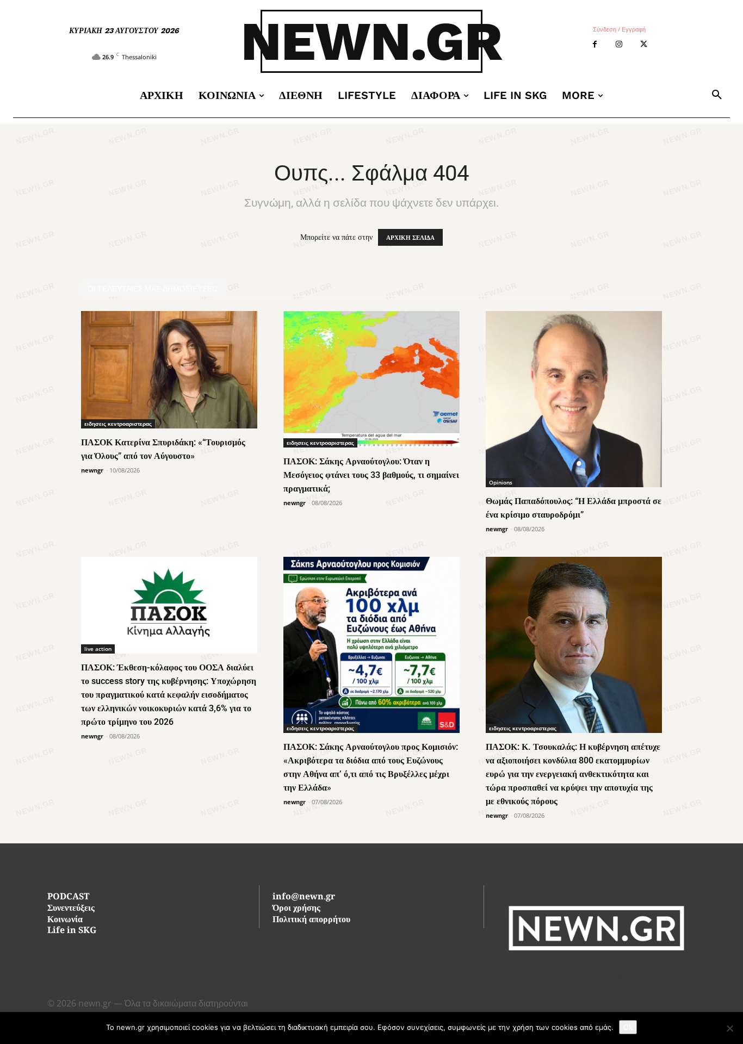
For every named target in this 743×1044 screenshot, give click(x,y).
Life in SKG (71, 931)
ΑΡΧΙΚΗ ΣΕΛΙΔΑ (410, 237)
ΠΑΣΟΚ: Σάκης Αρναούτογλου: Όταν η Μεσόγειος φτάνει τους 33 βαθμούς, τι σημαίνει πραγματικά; (371, 475)
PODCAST (68, 897)
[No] (729, 1028)
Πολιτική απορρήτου (311, 920)
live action (98, 648)
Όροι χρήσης (296, 909)
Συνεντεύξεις (71, 909)
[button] (717, 95)
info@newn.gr (304, 897)
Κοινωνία (65, 920)
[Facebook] (594, 44)
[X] (643, 44)
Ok (628, 1027)
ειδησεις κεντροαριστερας (118, 423)
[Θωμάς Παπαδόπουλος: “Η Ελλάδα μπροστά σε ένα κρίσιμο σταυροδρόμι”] (574, 399)
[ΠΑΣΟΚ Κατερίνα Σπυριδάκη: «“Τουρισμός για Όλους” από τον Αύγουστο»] (169, 369)
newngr (92, 470)
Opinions (500, 482)
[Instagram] (619, 44)
